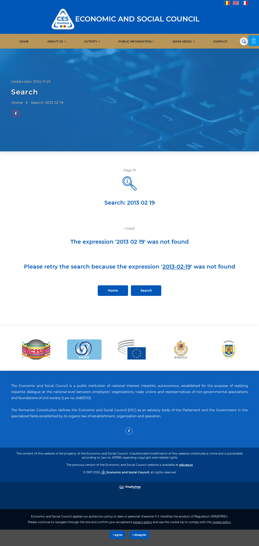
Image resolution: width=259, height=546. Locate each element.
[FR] (245, 3)
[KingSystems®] (130, 487)
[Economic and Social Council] (63, 19)
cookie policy (221, 522)
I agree (117, 534)
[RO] (227, 3)
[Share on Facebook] (15, 113)
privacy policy (142, 522)
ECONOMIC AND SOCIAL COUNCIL (137, 19)
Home (24, 41)
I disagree (139, 534)
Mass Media (182, 41)
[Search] (244, 41)
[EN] (236, 3)
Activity (90, 41)
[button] (253, 40)
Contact (220, 41)
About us (55, 41)
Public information (134, 41)
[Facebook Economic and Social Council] (129, 430)
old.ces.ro (186, 465)
